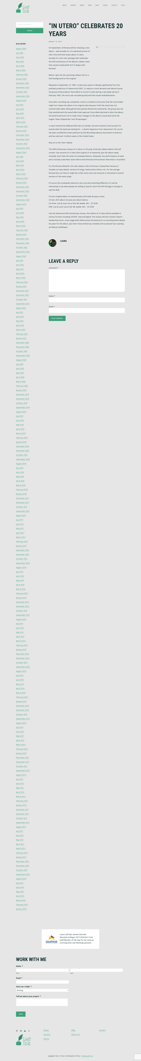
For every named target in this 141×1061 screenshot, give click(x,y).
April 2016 (20, 585)
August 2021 (21, 308)
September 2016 (23, 563)
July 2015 (19, 623)
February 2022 (22, 282)
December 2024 (22, 135)
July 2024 (19, 156)
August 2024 (21, 152)
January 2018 (21, 494)
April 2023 (20, 221)
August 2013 (21, 723)
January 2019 (21, 442)
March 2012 (21, 796)
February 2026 (22, 74)
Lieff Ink (25, 7)
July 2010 (19, 883)
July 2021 (19, 312)
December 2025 (22, 83)
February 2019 (22, 438)
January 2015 (21, 649)
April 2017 (20, 533)
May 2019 (20, 425)
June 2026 (20, 57)
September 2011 (23, 822)
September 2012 (23, 770)
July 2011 (19, 831)
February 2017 (22, 541)
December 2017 (22, 498)
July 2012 (19, 779)
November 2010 (22, 866)
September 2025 (23, 96)
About (46, 1030)
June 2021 (20, 317)
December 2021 (22, 291)
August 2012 (21, 775)
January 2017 (21, 546)
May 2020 (20, 373)
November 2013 (22, 710)
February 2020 (22, 386)
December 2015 (22, 602)
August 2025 (21, 100)
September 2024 (23, 148)
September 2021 (23, 304)
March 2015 (21, 641)
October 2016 (21, 559)
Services (47, 1034)
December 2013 (22, 706)
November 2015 (22, 606)
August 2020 (21, 360)
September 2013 (23, 719)
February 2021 (22, 334)
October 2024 (21, 144)
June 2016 (20, 576)
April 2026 (20, 66)
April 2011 (20, 844)
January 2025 (21, 131)
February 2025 (22, 126)
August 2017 (21, 515)
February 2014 (22, 697)
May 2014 (20, 684)
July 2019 (19, 416)
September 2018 (23, 459)
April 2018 (20, 481)
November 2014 (22, 658)
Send (21, 1014)
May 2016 (20, 580)
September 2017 (23, 511)
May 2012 (20, 788)
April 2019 (20, 429)
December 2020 (22, 342)
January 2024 (21, 182)
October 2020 (21, 351)
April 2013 (20, 740)
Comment (53, 268)
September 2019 (23, 407)
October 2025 (21, 92)
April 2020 (20, 377)
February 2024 (22, 178)
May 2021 (20, 321)
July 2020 (19, 364)
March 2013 (21, 744)
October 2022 (21, 247)
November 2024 (22, 139)
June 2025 (20, 109)
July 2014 (19, 675)
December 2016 (22, 550)
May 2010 (20, 892)
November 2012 (22, 762)
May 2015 (20, 632)
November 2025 (22, 87)
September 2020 (23, 355)
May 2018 (20, 476)
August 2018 (21, 463)
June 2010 (20, 887)
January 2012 (21, 805)
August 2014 (21, 671)
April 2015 (20, 636)
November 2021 (22, 295)
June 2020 (20, 368)
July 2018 (19, 468)
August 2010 (21, 879)
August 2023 (21, 204)
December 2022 (22, 239)
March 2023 (21, 226)
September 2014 (23, 667)
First (17, 973)
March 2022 (21, 278)
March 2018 (21, 485)
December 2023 (22, 187)
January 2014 (21, 701)
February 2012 (22, 801)
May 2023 (20, 217)
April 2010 (20, 896)
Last (71, 973)
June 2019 (20, 420)
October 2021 (21, 299)
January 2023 (21, 234)
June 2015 (20, 628)
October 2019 (21, 403)
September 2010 (23, 874)
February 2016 (22, 593)
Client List (75, 1034)
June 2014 (20, 680)
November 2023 (22, 191)
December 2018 (22, 446)
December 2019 (22, 394)
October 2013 (21, 714)
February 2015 (22, 645)
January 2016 (21, 598)
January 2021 (21, 338)
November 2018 (22, 450)
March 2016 (21, 589)
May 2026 (20, 61)
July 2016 (19, 572)
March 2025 (21, 122)
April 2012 (20, 792)
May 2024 (20, 165)
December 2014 (22, 654)
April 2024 (20, 169)
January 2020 (21, 390)
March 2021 (21, 329)
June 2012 (20, 783)
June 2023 (20, 213)
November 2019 (22, 399)
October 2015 (21, 610)
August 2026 (21, 48)
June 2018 (20, 472)
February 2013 (22, 749)
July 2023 (19, 208)
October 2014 (21, 662)
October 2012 (21, 766)
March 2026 (21, 70)
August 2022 (21, 256)
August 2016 (21, 567)
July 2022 (19, 260)
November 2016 (22, 554)
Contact (102, 1030)
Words (46, 1039)
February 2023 (22, 230)
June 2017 (20, 524)
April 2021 (20, 325)
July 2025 (19, 105)
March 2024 (21, 174)
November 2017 (22, 502)
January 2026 (21, 79)
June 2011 (20, 835)
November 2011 (22, 814)
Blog (73, 1030)
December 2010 (22, 861)
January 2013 (21, 753)
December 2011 (22, 809)
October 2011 (21, 818)
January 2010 (21, 909)
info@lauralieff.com (87, 1056)
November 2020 (22, 347)
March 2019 (21, 433)
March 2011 (21, 848)
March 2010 (21, 900)
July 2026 (19, 53)
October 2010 (21, 870)
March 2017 (21, 537)
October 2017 (21, 507)
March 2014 (21, 693)
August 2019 (21, 412)
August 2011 (21, 827)
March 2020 (21, 381)
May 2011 (20, 840)
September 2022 (23, 252)
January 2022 (21, 286)
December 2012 (22, 757)
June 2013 (20, 732)
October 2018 (21, 455)
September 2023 (23, 200)
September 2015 (23, 615)
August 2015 (21, 619)
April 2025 (20, 118)
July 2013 (19, 727)
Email (52, 306)
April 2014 (20, 688)
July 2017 (19, 520)
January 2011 (21, 857)
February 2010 (22, 904)
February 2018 (22, 489)
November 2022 (22, 243)
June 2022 (20, 265)
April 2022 (20, 273)
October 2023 (21, 195)
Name (52, 296)
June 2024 (20, 161)
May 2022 (20, 269)
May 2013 (20, 736)
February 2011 (22, 853)
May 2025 (20, 113)
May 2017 (20, 528)
